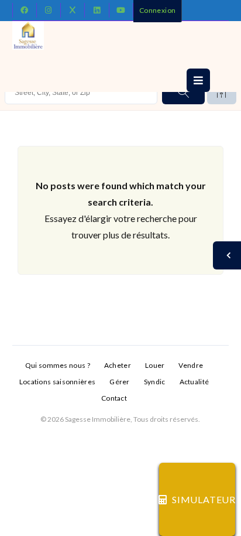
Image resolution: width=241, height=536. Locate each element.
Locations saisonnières (57, 381)
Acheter (117, 365)
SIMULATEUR (203, 499)
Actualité (194, 381)
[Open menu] (198, 80)
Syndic (155, 381)
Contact (114, 398)
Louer (155, 365)
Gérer (119, 381)
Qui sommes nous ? (57, 365)
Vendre (190, 365)
